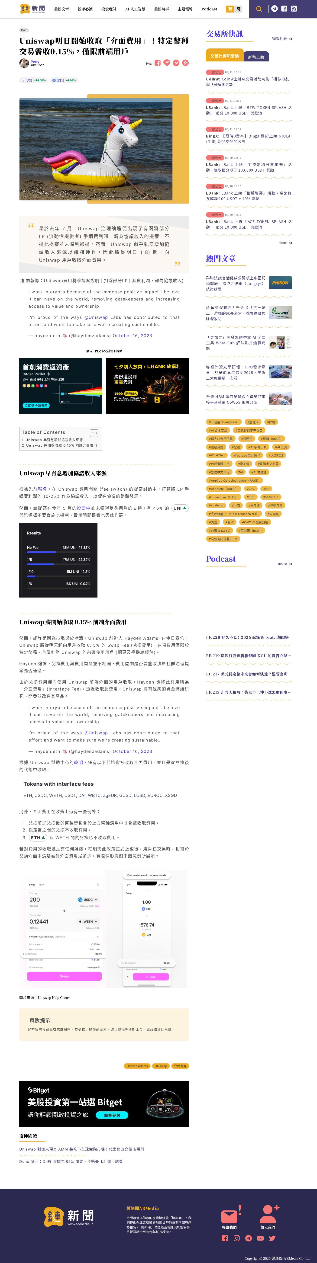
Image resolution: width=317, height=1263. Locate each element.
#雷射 (230, 522)
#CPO (251, 488)
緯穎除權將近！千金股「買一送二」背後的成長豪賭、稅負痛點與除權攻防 (236, 313)
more (282, 242)
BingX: (213, 136)
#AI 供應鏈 (259, 472)
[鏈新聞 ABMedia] (32, 12)
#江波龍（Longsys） (224, 422)
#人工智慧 (276, 455)
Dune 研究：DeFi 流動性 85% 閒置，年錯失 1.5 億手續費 (71, 1161)
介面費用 (180, 1066)
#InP (266, 488)
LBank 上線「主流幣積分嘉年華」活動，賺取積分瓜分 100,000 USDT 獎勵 (249, 167)
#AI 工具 (281, 447)
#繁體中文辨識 (219, 472)
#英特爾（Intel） (251, 530)
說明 (78, 762)
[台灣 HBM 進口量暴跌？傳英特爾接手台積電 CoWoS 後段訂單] (280, 404)
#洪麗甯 (246, 439)
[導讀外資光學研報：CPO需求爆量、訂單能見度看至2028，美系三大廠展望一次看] (280, 377)
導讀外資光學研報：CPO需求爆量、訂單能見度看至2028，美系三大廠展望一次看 (236, 372)
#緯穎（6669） (271, 439)
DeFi (24, 30)
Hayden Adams (137, 1066)
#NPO (251, 497)
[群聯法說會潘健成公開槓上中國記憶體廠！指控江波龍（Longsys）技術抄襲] (280, 288)
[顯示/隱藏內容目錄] (91, 433)
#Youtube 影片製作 (247, 455)
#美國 (213, 522)
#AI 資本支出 (218, 430)
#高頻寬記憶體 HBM (223, 539)
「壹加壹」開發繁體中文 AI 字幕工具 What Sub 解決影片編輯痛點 (236, 342)
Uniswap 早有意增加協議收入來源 (54, 440)
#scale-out (271, 497)
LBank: (213, 107)
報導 (42, 489)
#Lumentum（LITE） (223, 497)
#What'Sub (217, 455)
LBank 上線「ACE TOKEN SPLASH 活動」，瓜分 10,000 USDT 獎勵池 (249, 224)
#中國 (236, 505)
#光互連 (254, 505)
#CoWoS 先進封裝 (255, 522)
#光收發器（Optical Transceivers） (234, 514)
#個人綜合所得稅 (221, 439)
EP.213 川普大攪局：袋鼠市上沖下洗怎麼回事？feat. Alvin (249, 692)
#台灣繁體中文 (219, 464)
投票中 (84, 508)
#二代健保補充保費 (249, 430)
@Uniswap (96, 317)
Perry (35, 62)
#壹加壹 (243, 464)
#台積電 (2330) (219, 530)
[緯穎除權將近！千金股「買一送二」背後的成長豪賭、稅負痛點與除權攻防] (280, 318)
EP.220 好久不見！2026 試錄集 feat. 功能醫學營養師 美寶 (249, 637)
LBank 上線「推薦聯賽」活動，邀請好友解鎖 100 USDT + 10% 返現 (249, 195)
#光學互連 (275, 505)
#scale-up (216, 505)
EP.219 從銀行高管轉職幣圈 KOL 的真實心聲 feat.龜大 (249, 655)
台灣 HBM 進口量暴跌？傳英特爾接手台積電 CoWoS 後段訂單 (236, 399)
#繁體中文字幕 (268, 464)
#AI (240, 472)
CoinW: (213, 79)
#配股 (236, 447)
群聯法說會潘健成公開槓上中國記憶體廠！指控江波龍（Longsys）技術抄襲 (236, 283)
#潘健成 (253, 422)
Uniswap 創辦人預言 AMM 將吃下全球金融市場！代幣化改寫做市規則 (81, 1149)
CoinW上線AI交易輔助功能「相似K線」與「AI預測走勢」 (249, 81)
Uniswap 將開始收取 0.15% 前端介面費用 (61, 445)
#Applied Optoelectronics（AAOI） (234, 480)
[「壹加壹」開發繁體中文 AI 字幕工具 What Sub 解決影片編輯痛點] (280, 347)
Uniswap (161, 1066)
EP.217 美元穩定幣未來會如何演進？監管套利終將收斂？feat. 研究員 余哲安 (249, 674)
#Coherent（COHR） (224, 489)
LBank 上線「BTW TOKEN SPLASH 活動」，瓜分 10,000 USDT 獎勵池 (249, 110)
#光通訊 (273, 514)
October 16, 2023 (132, 335)
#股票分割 (216, 447)
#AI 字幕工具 (257, 447)
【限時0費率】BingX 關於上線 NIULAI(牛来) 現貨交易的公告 (249, 138)
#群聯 (271, 422)
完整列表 (279, 38)
